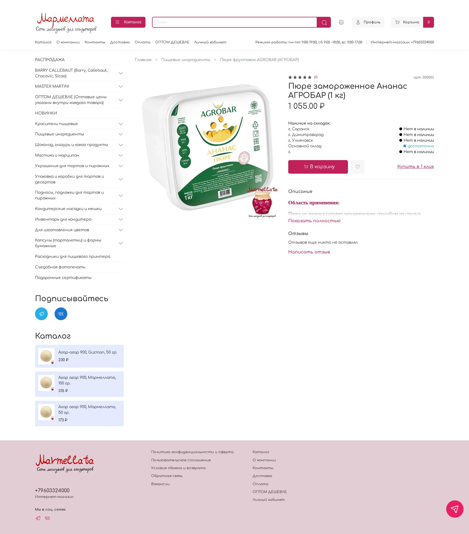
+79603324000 (52, 490)
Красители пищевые (56, 124)
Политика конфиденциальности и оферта (192, 452)
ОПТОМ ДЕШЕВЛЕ (172, 42)
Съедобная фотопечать (60, 267)
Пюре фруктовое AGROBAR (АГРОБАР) (259, 60)
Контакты (95, 42)
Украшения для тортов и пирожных (72, 166)
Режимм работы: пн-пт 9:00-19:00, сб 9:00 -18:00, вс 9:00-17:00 (308, 42)
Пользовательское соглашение (181, 460)
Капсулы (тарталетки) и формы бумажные (68, 243)
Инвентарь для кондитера (63, 219)
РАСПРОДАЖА (50, 60)
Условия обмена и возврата (178, 468)
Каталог (132, 22)
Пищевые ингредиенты (185, 60)
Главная (143, 60)
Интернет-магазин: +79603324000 (402, 42)
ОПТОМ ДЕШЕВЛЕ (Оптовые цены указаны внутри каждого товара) (71, 100)
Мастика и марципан (57, 155)
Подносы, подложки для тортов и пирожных (69, 195)
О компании (68, 42)
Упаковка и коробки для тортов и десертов (69, 179)
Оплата (142, 42)
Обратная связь (166, 476)
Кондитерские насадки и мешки (68, 209)
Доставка (120, 42)
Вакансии (160, 484)
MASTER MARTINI (52, 86)
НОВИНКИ (46, 113)
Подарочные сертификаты (63, 278)
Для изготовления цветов (62, 230)
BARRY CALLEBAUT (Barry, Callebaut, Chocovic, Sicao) (71, 73)
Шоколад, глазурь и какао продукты (71, 145)
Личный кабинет (210, 42)
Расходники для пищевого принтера (72, 257)
